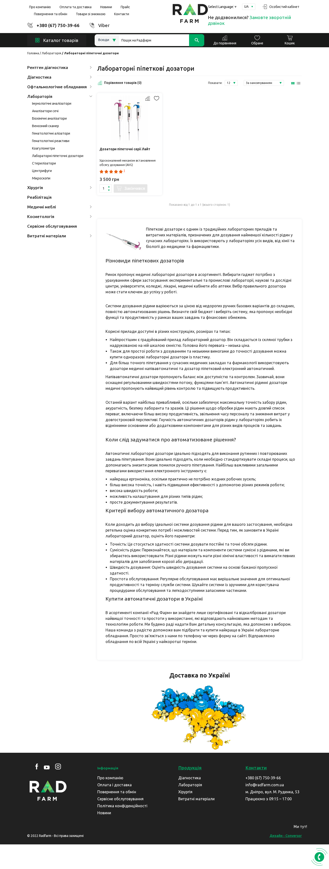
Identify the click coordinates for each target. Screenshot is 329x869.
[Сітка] (293, 83)
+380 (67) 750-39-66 (58, 25)
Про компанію (40, 7)
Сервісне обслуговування (52, 226)
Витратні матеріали (46, 236)
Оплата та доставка (75, 7)
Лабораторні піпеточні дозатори (57, 156)
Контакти (121, 14)
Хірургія (35, 187)
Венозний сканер (45, 126)
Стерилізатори (44, 163)
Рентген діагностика (47, 67)
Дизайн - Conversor (286, 836)
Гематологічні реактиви (50, 141)
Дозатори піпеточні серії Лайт (124, 149)
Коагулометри (43, 148)
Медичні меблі (41, 207)
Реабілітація (39, 197)
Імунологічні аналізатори (51, 103)
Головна (33, 53)
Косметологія (40, 216)
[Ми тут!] (318, 828)
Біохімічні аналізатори (49, 118)
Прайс (125, 7)
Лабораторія (51, 53)
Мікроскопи (41, 178)
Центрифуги (42, 171)
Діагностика (39, 77)
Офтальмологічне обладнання (57, 87)
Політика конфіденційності (122, 806)
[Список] (299, 83)
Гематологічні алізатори (51, 133)
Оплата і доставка (114, 785)
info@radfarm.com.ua (264, 785)
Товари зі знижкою (90, 14)
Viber (104, 25)
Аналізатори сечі (45, 111)
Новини (106, 7)
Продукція (190, 767)
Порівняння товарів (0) (123, 83)
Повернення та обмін (50, 14)
